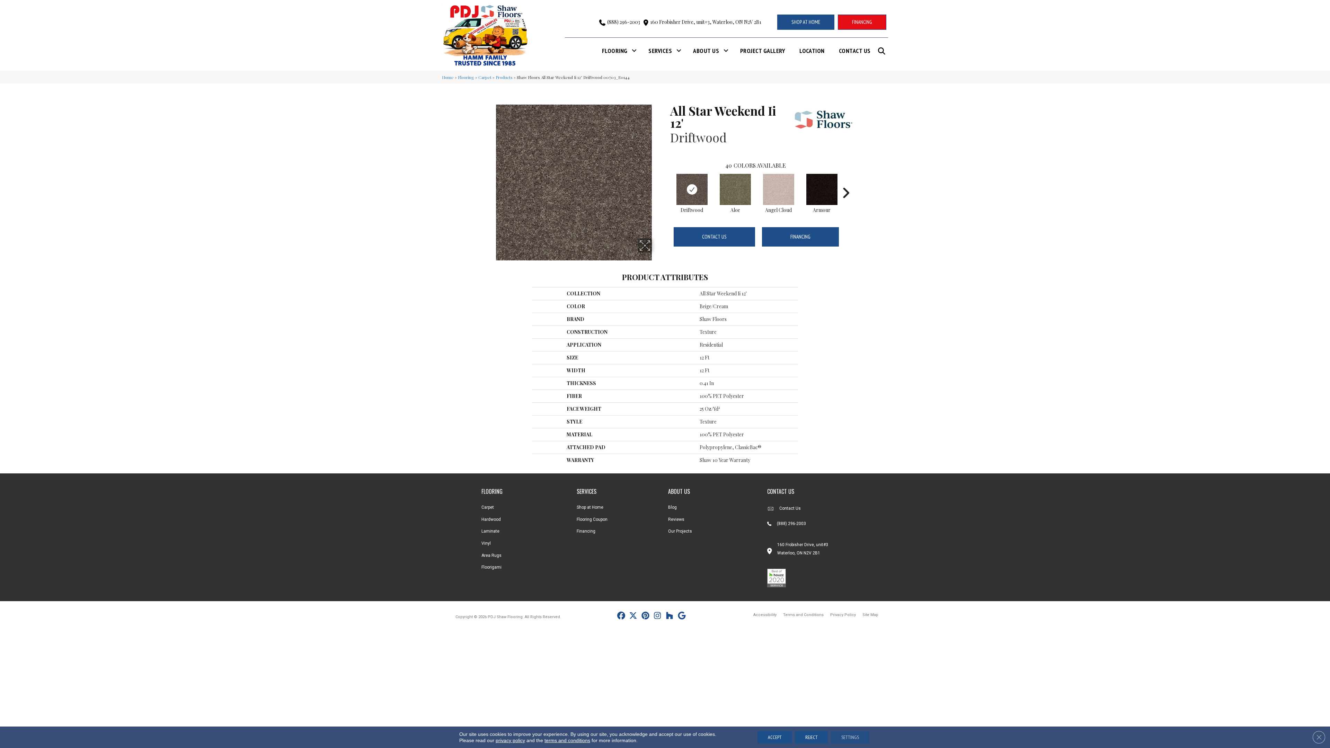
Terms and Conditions (803, 615)
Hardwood (491, 519)
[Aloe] (735, 189)
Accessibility (765, 615)
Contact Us (855, 51)
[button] (883, 51)
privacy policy (510, 740)
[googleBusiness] (682, 617)
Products (504, 77)
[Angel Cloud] (778, 189)
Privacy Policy (843, 615)
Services (660, 51)
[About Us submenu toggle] (726, 50)
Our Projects (680, 531)
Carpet (484, 77)
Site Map (870, 615)
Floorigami (491, 567)
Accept (775, 737)
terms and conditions (567, 740)
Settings (850, 737)
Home (448, 77)
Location (812, 51)
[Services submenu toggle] (679, 50)
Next (846, 182)
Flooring (615, 51)
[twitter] (633, 617)
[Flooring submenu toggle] (634, 50)
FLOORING (492, 491)
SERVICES (586, 491)
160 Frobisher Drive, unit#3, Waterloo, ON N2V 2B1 (705, 22)
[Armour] (822, 189)
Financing (800, 236)
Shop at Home (590, 507)
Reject (811, 737)
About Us (706, 51)
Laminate (490, 531)
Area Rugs (491, 555)
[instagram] (658, 617)
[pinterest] (645, 617)
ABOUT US (679, 491)
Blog (672, 507)
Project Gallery (762, 51)
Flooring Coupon (592, 519)
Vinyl (486, 543)
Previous (667, 182)
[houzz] (670, 617)
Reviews (676, 519)
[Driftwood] (692, 189)
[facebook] (621, 617)
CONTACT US (780, 491)
